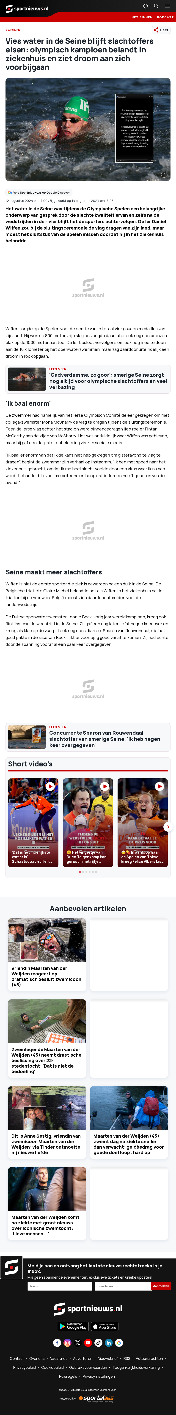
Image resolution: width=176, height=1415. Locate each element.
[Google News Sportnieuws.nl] (119, 1343)
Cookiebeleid (52, 1367)
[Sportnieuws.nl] (27, 8)
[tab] (80, 872)
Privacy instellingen (99, 1376)
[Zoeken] (156, 6)
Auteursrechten (149, 1358)
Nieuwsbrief (108, 1358)
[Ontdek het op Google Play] (73, 1327)
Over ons (37, 1358)
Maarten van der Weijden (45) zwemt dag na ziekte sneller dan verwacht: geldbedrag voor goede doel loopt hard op (129, 1144)
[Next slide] (168, 827)
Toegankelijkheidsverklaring (136, 1367)
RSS (127, 1358)
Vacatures (59, 1358)
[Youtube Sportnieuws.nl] (88, 1343)
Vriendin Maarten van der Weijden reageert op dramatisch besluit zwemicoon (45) (46, 976)
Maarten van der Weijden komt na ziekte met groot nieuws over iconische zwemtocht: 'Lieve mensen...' (45, 1225)
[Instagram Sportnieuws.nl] (67, 1343)
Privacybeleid (24, 1367)
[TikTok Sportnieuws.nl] (98, 1343)
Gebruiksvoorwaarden (88, 1367)
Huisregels (68, 1376)
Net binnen (142, 17)
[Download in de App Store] (104, 1327)
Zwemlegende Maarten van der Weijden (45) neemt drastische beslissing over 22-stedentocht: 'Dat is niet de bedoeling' (46, 1060)
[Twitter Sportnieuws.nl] (78, 1343)
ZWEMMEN (13, 30)
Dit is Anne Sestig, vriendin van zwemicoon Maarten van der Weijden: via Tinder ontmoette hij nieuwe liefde (46, 1144)
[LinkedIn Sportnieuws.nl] (109, 1343)
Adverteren (82, 1358)
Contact (17, 1358)
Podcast (165, 17)
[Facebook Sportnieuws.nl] (57, 1343)
